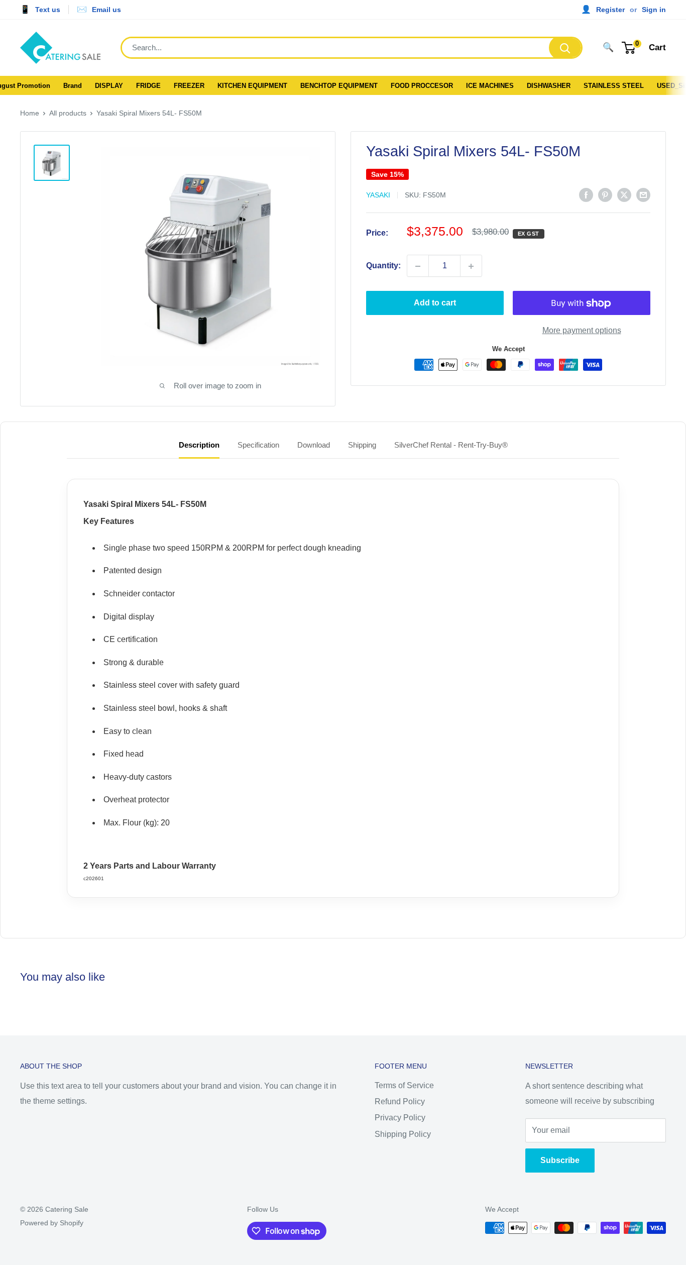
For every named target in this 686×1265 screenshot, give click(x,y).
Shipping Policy (403, 1134)
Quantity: (383, 266)
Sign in (654, 10)
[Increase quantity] (471, 266)
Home (29, 113)
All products (67, 113)
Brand (72, 85)
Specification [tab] (258, 445)
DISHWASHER (548, 85)
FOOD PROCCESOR (422, 85)
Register (610, 10)
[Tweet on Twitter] (624, 194)
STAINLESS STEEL (614, 85)
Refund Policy (400, 1101)
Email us (106, 10)
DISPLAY (109, 85)
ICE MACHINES (490, 85)
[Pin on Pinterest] (605, 194)
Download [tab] (313, 445)
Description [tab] (199, 445)
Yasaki (378, 195)
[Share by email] (643, 194)
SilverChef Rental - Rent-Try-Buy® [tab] (451, 445)
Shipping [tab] (362, 445)
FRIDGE (148, 85)
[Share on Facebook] (586, 194)
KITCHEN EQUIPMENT (252, 85)
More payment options (581, 331)
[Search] (565, 48)
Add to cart (435, 303)
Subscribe (560, 1160)
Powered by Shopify (51, 1223)
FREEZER (189, 85)
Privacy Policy (400, 1117)
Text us (47, 10)
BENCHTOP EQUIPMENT (339, 85)
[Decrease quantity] (417, 266)
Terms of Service (404, 1085)
